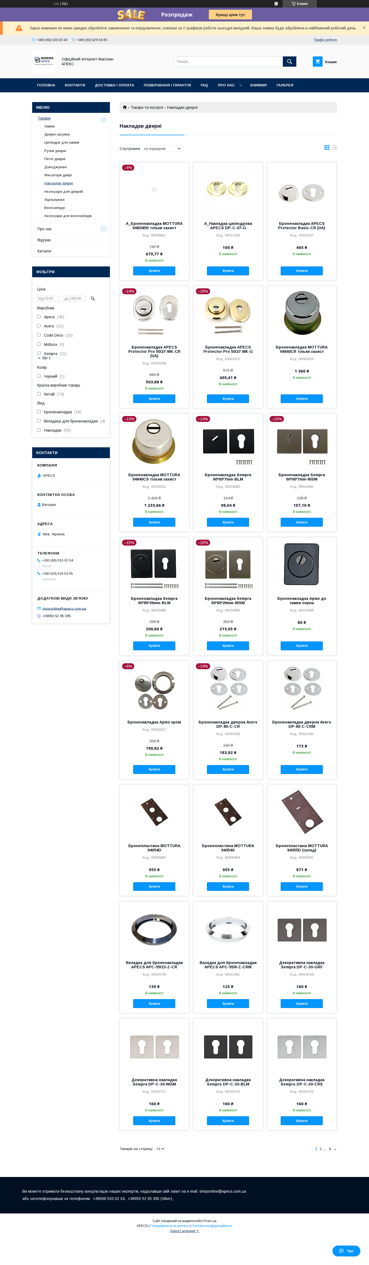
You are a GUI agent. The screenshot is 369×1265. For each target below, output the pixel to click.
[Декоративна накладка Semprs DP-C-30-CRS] (301, 1046)
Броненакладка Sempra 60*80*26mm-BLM (154, 600)
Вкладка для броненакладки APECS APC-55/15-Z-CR (154, 964)
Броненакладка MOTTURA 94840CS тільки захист (154, 477)
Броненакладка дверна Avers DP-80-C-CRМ (301, 724)
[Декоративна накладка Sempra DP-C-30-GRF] (301, 929)
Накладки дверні (58, 183)
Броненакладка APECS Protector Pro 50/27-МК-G (228, 349)
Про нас (226, 85)
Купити (154, 271)
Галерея (285, 85)
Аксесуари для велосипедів (68, 216)
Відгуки (44, 240)
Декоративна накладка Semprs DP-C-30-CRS (301, 1082)
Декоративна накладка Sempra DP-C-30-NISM (154, 1082)
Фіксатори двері (58, 175)
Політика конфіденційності (211, 1226)
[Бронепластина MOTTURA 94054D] (154, 812)
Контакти (75, 85)
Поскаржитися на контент (169, 1226)
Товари (44, 118)
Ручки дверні (55, 151)
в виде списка (334, 149)
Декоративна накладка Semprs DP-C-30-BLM (228, 1082)
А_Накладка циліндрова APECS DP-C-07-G (228, 225)
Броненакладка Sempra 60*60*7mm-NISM (302, 477)
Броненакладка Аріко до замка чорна (301, 600)
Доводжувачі (55, 167)
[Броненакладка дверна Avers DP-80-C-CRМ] (301, 688)
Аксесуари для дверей (63, 192)
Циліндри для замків (61, 142)
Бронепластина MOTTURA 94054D (154, 848)
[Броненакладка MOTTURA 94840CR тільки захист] (301, 313)
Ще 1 (46, 358)
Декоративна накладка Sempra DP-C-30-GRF (301, 964)
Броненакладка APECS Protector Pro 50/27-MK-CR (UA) (154, 351)
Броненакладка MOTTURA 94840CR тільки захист (302, 349)
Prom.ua (210, 1221)
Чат (350, 1251)
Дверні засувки (57, 134)
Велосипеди (54, 208)
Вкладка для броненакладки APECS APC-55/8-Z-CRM (228, 964)
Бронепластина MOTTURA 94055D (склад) (302, 848)
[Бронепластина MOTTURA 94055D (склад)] (301, 812)
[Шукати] (289, 61)
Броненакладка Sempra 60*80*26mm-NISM (228, 600)
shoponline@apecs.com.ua (64, 608)
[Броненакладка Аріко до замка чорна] (301, 564)
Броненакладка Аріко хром (154, 722)
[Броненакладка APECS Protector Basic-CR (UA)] (301, 190)
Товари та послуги (146, 107)
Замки (49, 126)
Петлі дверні (54, 159)
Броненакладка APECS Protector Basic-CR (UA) (301, 225)
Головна (46, 85)
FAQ (204, 85)
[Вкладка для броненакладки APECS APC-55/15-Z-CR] (154, 929)
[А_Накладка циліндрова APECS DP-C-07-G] (228, 190)
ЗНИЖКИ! (258, 85)
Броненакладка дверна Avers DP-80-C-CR (228, 724)
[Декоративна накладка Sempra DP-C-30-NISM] (154, 1046)
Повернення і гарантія (167, 85)
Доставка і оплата (114, 85)
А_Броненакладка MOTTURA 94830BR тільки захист (154, 225)
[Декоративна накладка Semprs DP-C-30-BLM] (228, 1046)
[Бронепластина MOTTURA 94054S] (228, 812)
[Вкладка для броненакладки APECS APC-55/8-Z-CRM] (228, 929)
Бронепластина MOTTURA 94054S (228, 848)
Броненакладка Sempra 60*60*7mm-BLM (228, 477)
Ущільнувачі (54, 200)
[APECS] (43, 71)
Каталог (45, 251)
